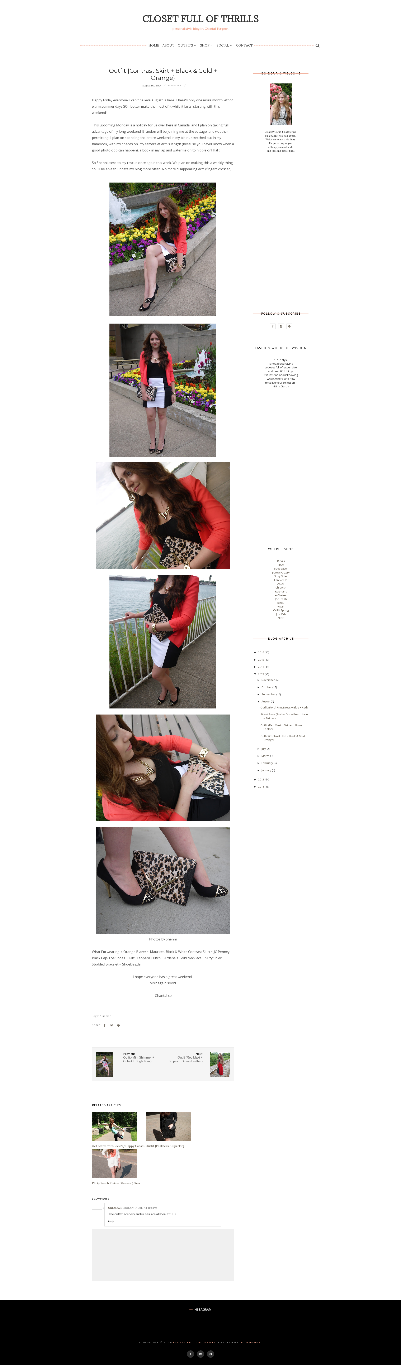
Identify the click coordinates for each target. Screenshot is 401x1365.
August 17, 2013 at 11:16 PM (140, 1207)
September (268, 694)
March (265, 756)
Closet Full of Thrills (200, 18)
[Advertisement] (281, 232)
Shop (204, 45)
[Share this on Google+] (118, 1025)
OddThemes (250, 1342)
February (267, 763)
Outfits (185, 45)
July (263, 749)
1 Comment (174, 85)
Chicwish (281, 587)
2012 (261, 779)
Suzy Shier (281, 576)
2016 (261, 652)
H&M (281, 565)
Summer (105, 1016)
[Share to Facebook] (105, 1025)
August (266, 701)
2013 (261, 674)
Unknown (115, 1207)
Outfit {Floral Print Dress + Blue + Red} (284, 707)
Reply (111, 1221)
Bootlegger (281, 568)
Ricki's (281, 561)
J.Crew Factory (281, 572)
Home (153, 45)
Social (223, 45)
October (266, 687)
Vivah (280, 606)
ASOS (280, 584)
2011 (261, 786)
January (266, 770)
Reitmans (281, 591)
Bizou (280, 603)
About (168, 45)
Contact (244, 45)
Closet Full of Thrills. (195, 1342)
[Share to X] (111, 1025)
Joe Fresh (281, 599)
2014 (261, 667)
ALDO (281, 618)
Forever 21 (281, 580)
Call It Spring (281, 610)
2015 (261, 660)
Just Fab (281, 614)
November (268, 680)
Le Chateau (281, 595)
